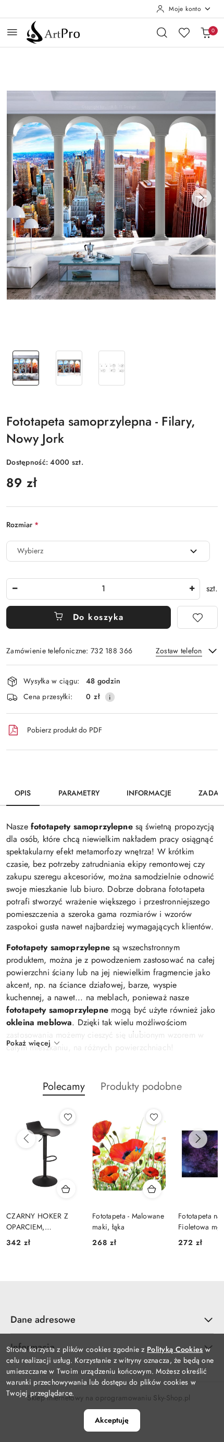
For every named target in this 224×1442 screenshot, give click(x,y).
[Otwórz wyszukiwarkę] (162, 32)
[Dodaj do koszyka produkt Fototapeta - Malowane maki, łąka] (152, 1188)
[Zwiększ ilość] (192, 589)
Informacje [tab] (149, 793)
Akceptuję (112, 1420)
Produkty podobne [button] (141, 1086)
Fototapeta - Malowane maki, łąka (128, 1221)
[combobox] (108, 551)
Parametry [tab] (78, 793)
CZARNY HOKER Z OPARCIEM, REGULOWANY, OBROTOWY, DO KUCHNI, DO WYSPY (41, 1221)
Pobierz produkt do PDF (64, 730)
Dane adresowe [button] (43, 1319)
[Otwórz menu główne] (12, 32)
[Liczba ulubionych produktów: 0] (184, 32)
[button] (201, 198)
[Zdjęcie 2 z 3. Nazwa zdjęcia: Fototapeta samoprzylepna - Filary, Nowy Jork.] (69, 368)
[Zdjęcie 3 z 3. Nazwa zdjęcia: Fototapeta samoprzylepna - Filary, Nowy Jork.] (112, 368)
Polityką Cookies (175, 1349)
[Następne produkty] (198, 1139)
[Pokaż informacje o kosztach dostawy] (110, 697)
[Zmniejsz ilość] (14, 589)
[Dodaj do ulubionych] (197, 617)
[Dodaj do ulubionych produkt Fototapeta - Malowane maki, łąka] (153, 1117)
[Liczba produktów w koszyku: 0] (205, 32)
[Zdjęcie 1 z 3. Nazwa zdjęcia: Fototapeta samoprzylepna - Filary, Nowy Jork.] (25, 368)
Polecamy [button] (64, 1086)
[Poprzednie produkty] (26, 1139)
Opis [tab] (23, 793)
